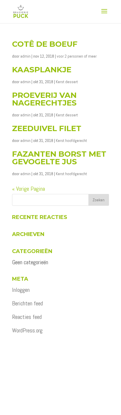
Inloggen (21, 290)
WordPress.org (27, 330)
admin (25, 56)
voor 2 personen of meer (77, 56)
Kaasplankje (41, 69)
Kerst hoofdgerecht (71, 140)
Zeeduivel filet (46, 128)
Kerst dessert (67, 81)
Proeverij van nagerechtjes (44, 99)
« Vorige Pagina (28, 189)
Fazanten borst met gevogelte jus (59, 157)
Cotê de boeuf (45, 44)
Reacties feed (27, 317)
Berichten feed (27, 303)
